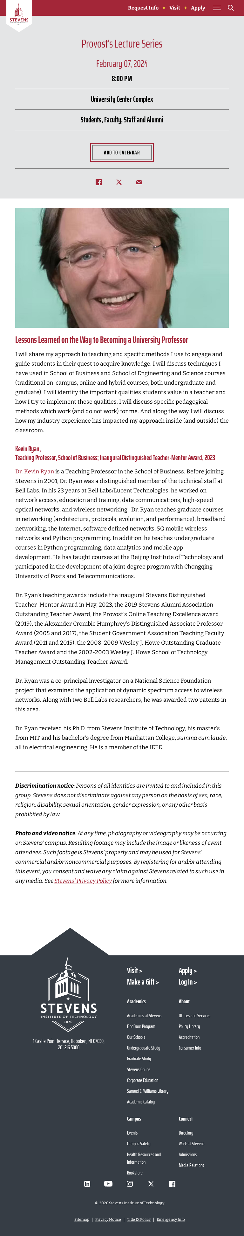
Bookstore (135, 1173)
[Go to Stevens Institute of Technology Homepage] (68, 993)
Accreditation (189, 1037)
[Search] (230, 9)
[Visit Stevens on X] (151, 1184)
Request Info (143, 8)
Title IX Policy (139, 1219)
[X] (122, 182)
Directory (186, 1133)
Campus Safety (138, 1144)
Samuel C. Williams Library (147, 1091)
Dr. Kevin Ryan (34, 471)
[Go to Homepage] (19, 17)
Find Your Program (141, 1026)
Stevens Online (138, 1069)
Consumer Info (190, 1048)
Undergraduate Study (143, 1048)
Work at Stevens (191, 1144)
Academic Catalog (141, 1102)
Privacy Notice (108, 1219)
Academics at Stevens (144, 1015)
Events (132, 1133)
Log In (186, 982)
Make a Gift (140, 982)
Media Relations (191, 1165)
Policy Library (189, 1026)
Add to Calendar (122, 152)
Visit (174, 8)
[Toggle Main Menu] (217, 8)
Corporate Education (142, 1080)
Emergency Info (171, 1219)
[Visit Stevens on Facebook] (172, 1184)
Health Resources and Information (144, 1158)
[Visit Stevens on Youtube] (108, 1184)
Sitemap (81, 1219)
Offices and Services (194, 1015)
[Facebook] (102, 182)
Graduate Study (139, 1059)
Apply (198, 8)
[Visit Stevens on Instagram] (130, 1184)
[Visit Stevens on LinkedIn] (87, 1184)
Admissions (188, 1154)
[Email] (142, 182)
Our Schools (136, 1037)
